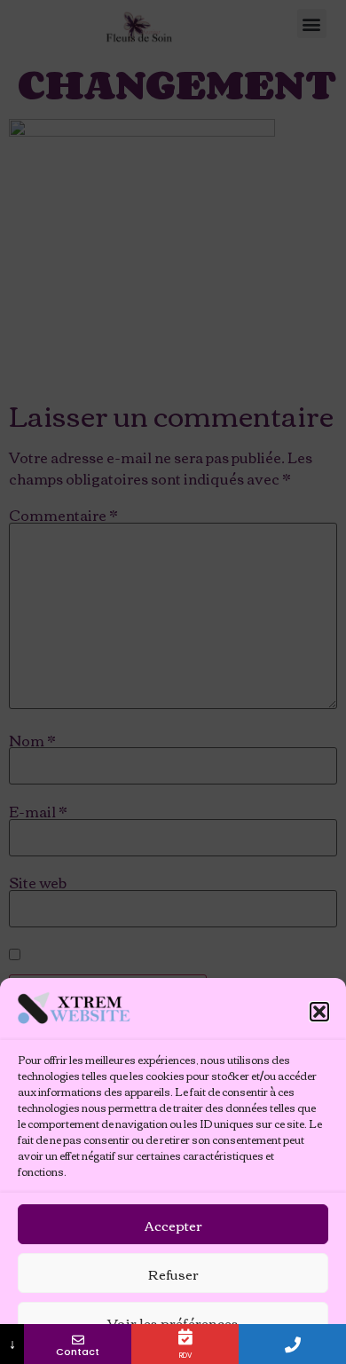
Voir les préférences (173, 1322)
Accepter (173, 1224)
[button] (319, 1012)
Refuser (173, 1273)
